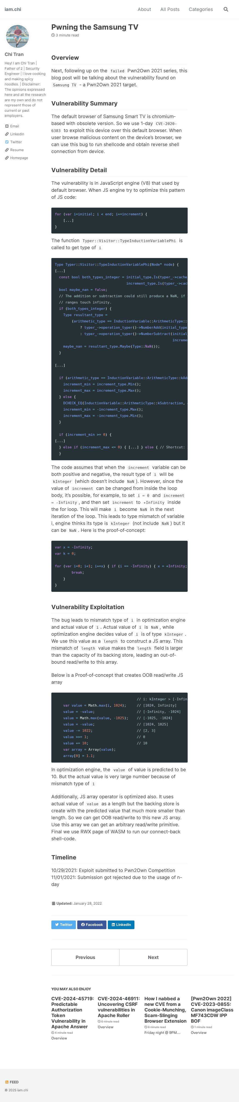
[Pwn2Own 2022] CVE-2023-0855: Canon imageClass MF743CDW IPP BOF (212, 1010)
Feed (14, 1082)
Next (153, 957)
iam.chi (13, 9)
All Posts (169, 9)
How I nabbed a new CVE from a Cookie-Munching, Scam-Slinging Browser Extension (165, 1010)
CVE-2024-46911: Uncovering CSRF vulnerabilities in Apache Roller (119, 1007)
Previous (85, 957)
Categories (201, 9)
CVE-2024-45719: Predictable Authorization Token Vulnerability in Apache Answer (72, 1012)
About (144, 9)
